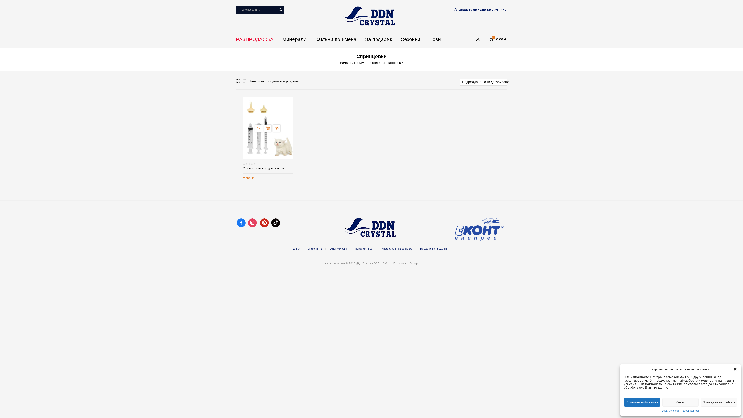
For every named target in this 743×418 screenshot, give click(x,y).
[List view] (244, 81)
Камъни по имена (336, 39)
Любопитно (315, 248)
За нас (297, 248)
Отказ (680, 402)
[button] (735, 369)
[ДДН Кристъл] (369, 16)
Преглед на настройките (719, 402)
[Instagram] (253, 222)
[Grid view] (238, 81)
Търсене (280, 10)
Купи (267, 128)
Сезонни (410, 39)
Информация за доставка (397, 248)
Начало (346, 63)
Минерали (294, 39)
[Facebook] (241, 222)
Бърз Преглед (276, 128)
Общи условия (670, 410)
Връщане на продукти (433, 248)
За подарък (378, 39)
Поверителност (690, 410)
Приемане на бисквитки (642, 402)
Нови (435, 39)
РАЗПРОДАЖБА (255, 39)
